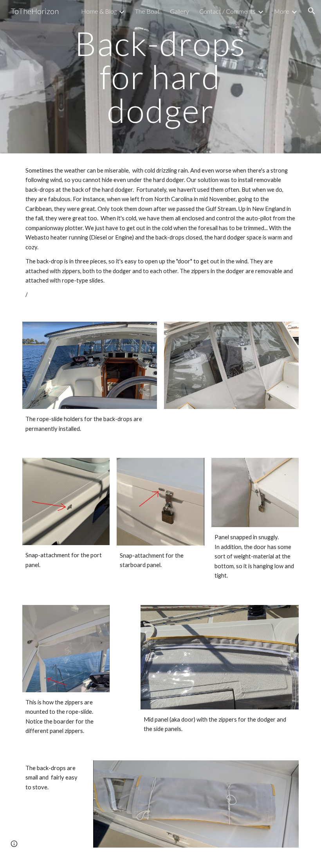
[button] (311, 11)
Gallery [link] (179, 11)
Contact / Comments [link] (227, 11)
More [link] (281, 11)
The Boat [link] (147, 11)
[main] (161, 76)
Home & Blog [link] (99, 11)
